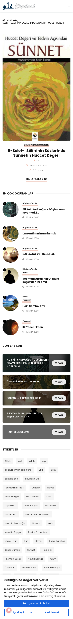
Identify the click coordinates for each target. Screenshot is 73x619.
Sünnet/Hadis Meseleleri (36, 145)
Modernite (51, 505)
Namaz (36, 523)
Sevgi (38, 541)
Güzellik (36, 487)
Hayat (50, 487)
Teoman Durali (13, 558)
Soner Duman (12, 550)
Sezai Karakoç (57, 541)
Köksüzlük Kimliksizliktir (38, 254)
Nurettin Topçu (13, 532)
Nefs (50, 523)
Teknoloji (47, 550)
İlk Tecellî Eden (32, 327)
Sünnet (31, 550)
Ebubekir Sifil (32, 478)
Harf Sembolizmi (33, 306)
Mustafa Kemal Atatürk (37, 514)
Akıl (20, 461)
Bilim (53, 469)
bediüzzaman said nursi (18, 469)
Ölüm (53, 558)
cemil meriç (11, 478)
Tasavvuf (26, 300)
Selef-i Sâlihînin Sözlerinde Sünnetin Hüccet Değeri (33, 22)
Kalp (49, 496)
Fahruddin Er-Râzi (14, 487)
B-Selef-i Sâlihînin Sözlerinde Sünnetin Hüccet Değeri (36, 153)
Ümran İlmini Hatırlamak (39, 233)
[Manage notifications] (9, 610)
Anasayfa (12, 20)
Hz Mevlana (32, 496)
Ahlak (8, 461)
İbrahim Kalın (29, 567)
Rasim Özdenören (38, 532)
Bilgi (41, 469)
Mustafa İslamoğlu (15, 523)
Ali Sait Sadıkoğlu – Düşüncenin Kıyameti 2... (43, 211)
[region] (36, 597)
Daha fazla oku (36, 179)
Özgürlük (9, 567)
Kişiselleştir (18, 612)
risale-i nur (11, 541)
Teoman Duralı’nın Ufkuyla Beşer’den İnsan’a (40, 280)
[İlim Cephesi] (19, 5)
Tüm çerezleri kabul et (36, 603)
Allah (32, 461)
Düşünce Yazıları (30, 203)
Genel (25, 272)
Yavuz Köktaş (35, 558)
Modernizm (11, 514)
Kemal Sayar (31, 505)
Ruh (26, 541)
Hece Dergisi (12, 496)
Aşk (44, 461)
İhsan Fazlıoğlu (52, 567)
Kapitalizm (10, 505)
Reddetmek (52, 612)
